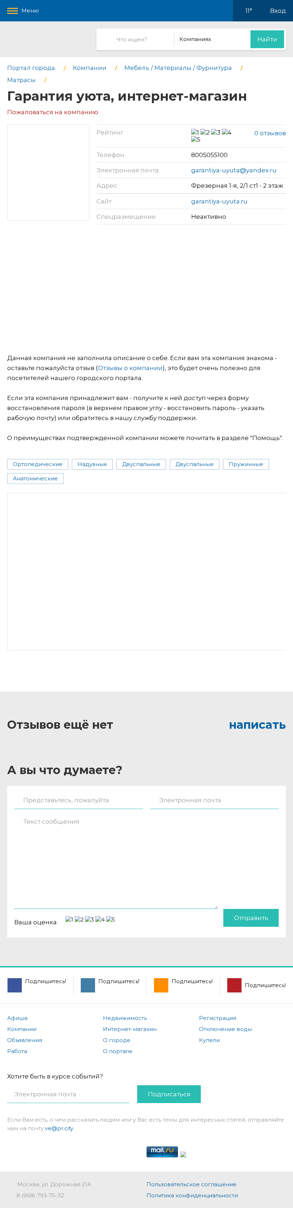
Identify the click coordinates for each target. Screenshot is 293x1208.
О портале (118, 1051)
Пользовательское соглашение (191, 1184)
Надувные (92, 464)
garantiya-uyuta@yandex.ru (234, 170)
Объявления (24, 1040)
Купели (209, 1040)
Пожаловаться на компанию (52, 112)
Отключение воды (225, 1029)
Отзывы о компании (130, 368)
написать (257, 725)
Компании (21, 1029)
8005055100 (209, 154)
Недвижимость (125, 1018)
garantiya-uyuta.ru (219, 201)
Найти (267, 39)
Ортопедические (38, 464)
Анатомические (35, 478)
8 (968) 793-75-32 (40, 1195)
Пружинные (246, 464)
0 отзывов (270, 133)
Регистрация (217, 1018)
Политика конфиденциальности (192, 1195)
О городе (116, 1040)
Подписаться (169, 1094)
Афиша (17, 1018)
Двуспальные (141, 464)
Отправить (251, 917)
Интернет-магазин (130, 1029)
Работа (17, 1051)
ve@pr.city (59, 1128)
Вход (278, 10)
